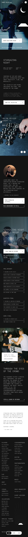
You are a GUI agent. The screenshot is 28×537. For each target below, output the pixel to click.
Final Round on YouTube (14, 251)
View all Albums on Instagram (14, 399)
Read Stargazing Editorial (14, 201)
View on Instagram (8, 358)
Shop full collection (14, 102)
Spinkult (7, 47)
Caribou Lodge (19, 47)
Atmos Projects (12, 47)
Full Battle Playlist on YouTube (14, 256)
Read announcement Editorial (14, 206)
